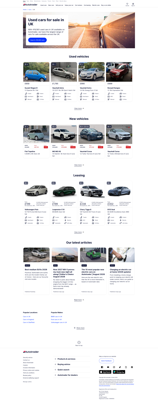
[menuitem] (43, 5)
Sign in (133, 5)
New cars (51, 5)
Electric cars (96, 5)
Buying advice (64, 364)
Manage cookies (27, 381)
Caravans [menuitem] (44, 1)
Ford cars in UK (56, 319)
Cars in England (28, 319)
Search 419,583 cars (37, 40)
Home (25, 9)
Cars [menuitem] (24, 1)
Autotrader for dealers (68, 375)
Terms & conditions (28, 373)
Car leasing (87, 5)
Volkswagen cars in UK (59, 322)
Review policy (27, 375)
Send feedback (106, 361)
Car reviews (78, 5)
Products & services (66, 359)
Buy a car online (106, 5)
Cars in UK (26, 316)
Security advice (27, 357)
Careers (25, 365)
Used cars (43, 5)
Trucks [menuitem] (49, 1)
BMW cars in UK (56, 316)
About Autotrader (28, 362)
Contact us (26, 360)
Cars (29, 9)
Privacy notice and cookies (31, 370)
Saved (127, 5)
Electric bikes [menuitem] (63, 1)
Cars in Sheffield (28, 322)
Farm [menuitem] (53, 1)
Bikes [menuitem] (31, 1)
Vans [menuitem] (28, 1)
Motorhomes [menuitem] (37, 1)
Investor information (29, 367)
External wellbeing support (31, 378)
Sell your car (59, 5)
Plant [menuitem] (57, 1)
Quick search (63, 370)
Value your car (69, 5)
